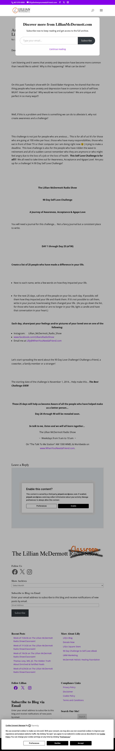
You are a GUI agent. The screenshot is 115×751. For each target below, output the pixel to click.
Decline (57, 743)
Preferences (34, 743)
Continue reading (57, 49)
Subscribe (86, 40)
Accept (81, 743)
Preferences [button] (65, 737)
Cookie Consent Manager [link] (16, 725)
